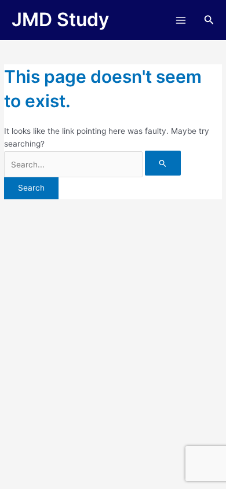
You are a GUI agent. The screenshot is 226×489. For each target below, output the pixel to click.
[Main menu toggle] (180, 20)
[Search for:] (92, 164)
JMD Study (60, 19)
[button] (209, 20)
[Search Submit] (163, 163)
